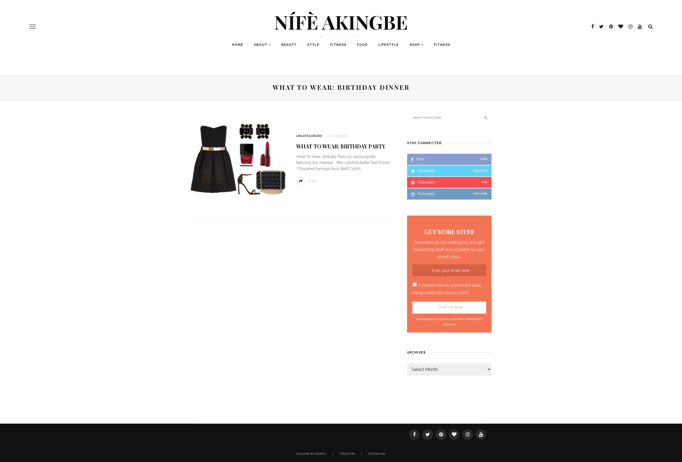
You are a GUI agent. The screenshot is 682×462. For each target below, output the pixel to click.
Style (313, 45)
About (260, 45)
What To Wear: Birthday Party (340, 146)
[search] (650, 26)
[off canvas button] (32, 26)
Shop (414, 45)
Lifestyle (388, 45)
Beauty (289, 45)
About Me (348, 454)
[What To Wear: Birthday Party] (238, 159)
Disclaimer (377, 454)
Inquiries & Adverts (311, 454)
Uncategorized (309, 136)
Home (237, 45)
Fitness (338, 45)
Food (362, 45)
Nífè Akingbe (341, 21)
